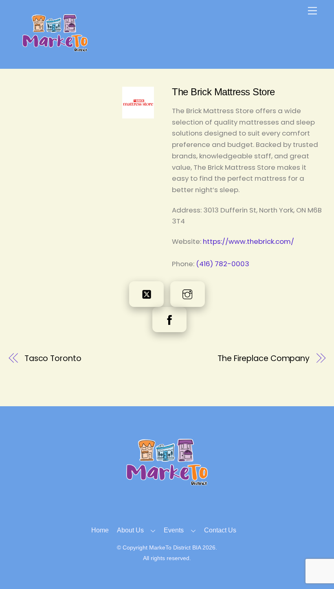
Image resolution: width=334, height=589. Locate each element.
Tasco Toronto (52, 358)
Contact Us (220, 530)
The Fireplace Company (264, 358)
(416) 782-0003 (222, 264)
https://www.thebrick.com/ (248, 241)
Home (100, 530)
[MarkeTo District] (55, 48)
